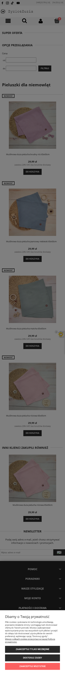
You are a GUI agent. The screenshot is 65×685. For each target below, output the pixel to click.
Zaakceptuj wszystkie (32, 666)
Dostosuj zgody (32, 658)
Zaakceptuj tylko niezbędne (32, 649)
